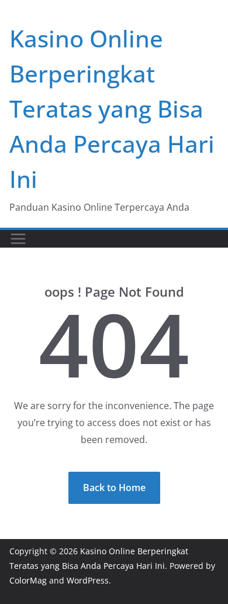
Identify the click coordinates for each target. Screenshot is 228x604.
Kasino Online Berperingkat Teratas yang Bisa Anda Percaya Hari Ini (112, 108)
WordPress (88, 580)
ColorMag (28, 580)
